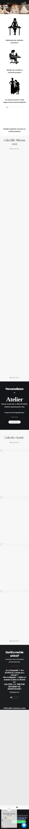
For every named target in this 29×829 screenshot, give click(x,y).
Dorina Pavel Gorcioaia (9, 813)
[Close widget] (17, 807)
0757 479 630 (19, 822)
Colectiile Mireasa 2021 (14, 142)
